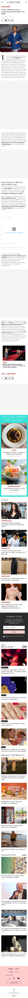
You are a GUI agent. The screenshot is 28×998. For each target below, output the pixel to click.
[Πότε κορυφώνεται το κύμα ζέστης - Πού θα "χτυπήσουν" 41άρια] (14, 865)
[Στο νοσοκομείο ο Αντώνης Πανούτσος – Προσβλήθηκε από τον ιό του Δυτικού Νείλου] (14, 890)
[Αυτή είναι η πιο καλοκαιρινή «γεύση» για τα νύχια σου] (14, 711)
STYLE (4, 362)
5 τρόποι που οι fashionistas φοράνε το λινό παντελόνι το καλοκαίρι (13, 579)
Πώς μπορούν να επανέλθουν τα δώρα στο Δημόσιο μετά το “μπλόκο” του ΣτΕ (13, 929)
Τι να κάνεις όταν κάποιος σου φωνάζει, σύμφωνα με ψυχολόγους (14, 698)
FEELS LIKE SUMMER (14, 417)
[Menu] (2, 2)
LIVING (4, 695)
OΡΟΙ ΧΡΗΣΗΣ (17, 972)
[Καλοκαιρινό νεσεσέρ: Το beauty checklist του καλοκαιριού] (14, 791)
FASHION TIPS (5, 548)
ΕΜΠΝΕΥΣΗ (5, 667)
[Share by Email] (12, 20)
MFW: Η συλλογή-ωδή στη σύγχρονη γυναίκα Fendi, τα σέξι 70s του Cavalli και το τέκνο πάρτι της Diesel (14, 365)
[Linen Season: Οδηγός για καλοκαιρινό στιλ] (14, 838)
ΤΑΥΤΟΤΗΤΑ (17, 968)
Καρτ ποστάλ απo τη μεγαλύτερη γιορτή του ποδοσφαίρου (11, 826)
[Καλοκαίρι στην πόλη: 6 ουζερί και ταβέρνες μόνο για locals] (14, 435)
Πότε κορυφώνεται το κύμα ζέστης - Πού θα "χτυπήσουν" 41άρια (12, 876)
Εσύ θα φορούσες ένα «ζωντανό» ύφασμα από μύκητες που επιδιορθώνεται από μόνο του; (12, 606)
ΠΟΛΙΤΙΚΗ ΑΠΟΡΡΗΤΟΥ (9, 975)
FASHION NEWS (6, 6)
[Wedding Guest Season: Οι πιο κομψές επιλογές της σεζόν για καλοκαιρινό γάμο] (14, 765)
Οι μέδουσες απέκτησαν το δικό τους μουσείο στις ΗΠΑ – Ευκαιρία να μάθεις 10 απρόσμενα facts (13, 671)
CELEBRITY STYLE (6, 520)
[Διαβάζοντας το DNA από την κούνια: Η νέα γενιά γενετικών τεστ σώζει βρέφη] (14, 737)
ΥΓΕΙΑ (3, 747)
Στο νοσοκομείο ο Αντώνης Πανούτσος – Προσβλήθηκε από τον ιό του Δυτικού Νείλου (14, 903)
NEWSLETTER (14, 982)
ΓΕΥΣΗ (14, 450)
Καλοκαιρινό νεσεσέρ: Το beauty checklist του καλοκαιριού (11, 802)
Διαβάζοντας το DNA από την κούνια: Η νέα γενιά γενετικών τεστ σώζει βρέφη (14, 750)
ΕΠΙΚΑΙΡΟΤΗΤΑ (8, 855)
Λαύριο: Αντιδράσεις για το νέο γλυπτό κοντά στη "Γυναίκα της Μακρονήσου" (13, 955)
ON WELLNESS (7, 646)
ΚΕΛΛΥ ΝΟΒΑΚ (4, 16)
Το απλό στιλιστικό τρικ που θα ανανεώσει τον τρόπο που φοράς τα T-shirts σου (13, 552)
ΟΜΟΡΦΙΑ (4, 721)
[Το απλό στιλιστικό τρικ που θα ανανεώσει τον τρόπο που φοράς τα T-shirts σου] (14, 538)
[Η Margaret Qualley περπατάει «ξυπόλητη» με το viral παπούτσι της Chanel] (14, 510)
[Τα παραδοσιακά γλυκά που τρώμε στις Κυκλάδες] (14, 472)
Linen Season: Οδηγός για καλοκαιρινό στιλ (13, 850)
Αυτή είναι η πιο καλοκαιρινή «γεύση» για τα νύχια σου (13, 724)
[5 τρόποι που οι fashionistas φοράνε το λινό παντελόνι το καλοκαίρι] (14, 566)
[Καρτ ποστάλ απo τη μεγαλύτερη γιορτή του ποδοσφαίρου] (14, 815)
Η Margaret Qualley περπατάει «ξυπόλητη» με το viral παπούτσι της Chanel (12, 524)
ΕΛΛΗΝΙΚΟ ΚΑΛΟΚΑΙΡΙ (14, 486)
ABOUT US (11, 972)
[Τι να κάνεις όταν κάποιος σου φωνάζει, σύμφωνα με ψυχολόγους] (14, 685)
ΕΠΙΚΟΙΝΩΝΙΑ (10, 968)
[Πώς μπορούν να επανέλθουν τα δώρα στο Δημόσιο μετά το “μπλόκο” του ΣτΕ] (14, 918)
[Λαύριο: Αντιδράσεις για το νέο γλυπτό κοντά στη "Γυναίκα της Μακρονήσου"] (14, 943)
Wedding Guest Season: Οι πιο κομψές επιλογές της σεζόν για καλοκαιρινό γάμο (13, 777)
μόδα (16, 59)
